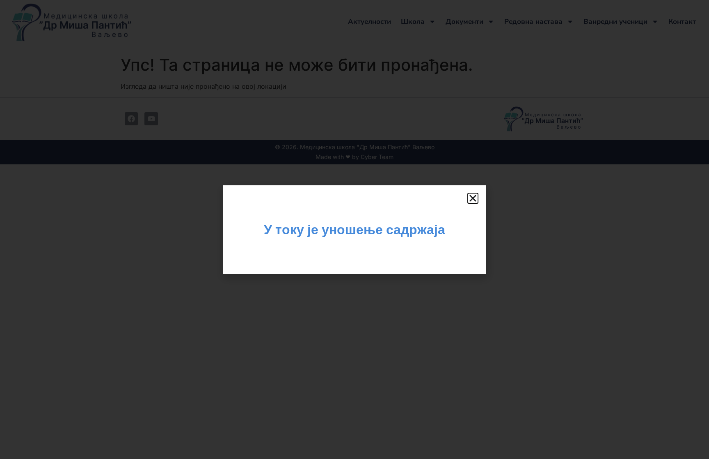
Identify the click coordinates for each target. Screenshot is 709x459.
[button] (473, 198)
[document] (354, 229)
